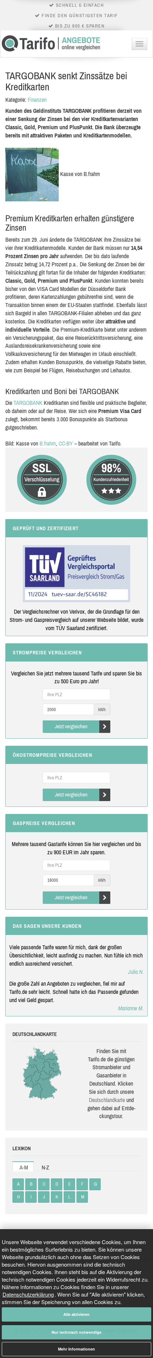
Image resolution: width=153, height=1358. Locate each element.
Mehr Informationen (76, 1349)
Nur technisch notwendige (76, 1332)
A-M (24, 1167)
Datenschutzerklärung (28, 1294)
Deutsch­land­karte (107, 1100)
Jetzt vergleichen (71, 726)
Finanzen (37, 99)
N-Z (45, 1167)
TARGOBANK (28, 402)
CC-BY (66, 443)
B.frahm (47, 443)
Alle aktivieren (76, 1314)
